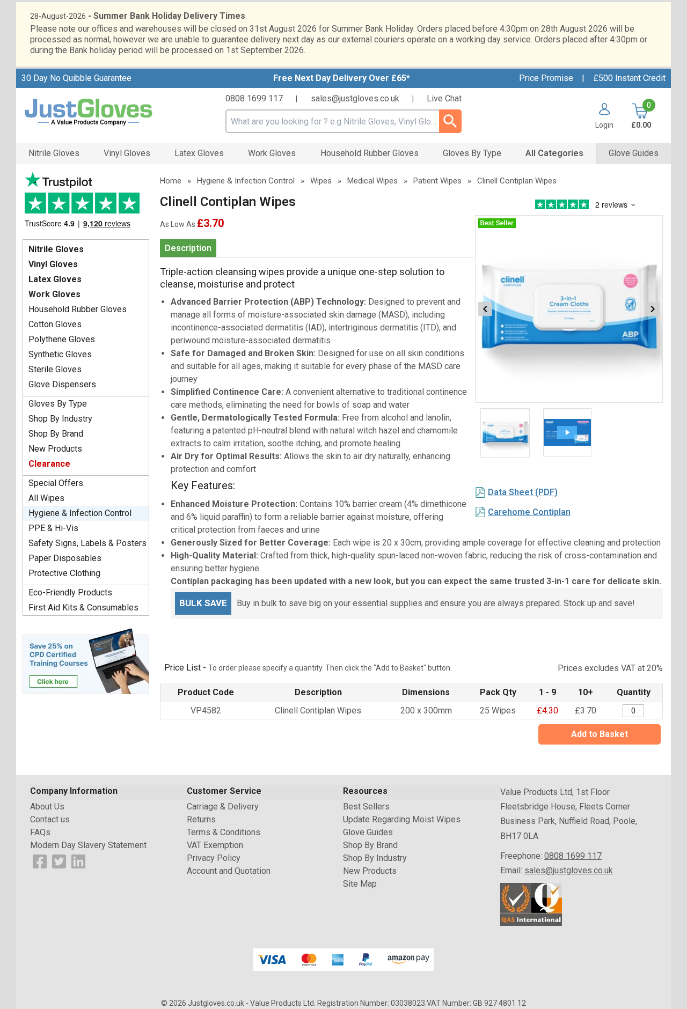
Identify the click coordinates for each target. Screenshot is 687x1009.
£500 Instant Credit (629, 78)
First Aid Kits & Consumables (83, 607)
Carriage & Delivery (223, 806)
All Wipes (46, 498)
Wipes (321, 181)
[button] (600, 116)
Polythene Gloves (61, 339)
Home (170, 181)
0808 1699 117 (254, 98)
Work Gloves (54, 294)
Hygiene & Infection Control (79, 513)
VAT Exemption (215, 845)
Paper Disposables (64, 558)
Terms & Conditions (223, 832)
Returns (201, 819)
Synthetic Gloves (60, 354)
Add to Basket (599, 734)
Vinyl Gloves (53, 264)
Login (604, 125)
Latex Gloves (55, 279)
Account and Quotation (229, 871)
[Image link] (86, 660)
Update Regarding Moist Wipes (402, 819)
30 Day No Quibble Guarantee (76, 78)
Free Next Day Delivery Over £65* (341, 78)
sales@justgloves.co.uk (355, 98)
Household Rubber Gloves (77, 309)
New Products (55, 449)
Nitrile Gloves (56, 249)
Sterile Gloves (55, 369)
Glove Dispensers (62, 384)
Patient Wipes (437, 181)
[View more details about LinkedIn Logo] (78, 861)
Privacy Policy (213, 858)
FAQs (40, 832)
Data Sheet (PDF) (523, 492)
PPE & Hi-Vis (53, 528)
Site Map (360, 884)
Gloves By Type (57, 404)
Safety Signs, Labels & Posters (87, 543)
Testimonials (86, 203)
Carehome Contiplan (529, 512)
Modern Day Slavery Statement (88, 845)
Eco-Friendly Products (70, 592)
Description (188, 248)
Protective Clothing (64, 573)
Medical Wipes (372, 181)
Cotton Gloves (55, 324)
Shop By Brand (55, 434)
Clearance (49, 464)
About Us (47, 806)
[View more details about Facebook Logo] (39, 861)
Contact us (50, 819)
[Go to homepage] (101, 112)
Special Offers (55, 483)
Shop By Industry (60, 419)
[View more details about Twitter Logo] (59, 861)
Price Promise (546, 78)
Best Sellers (366, 806)
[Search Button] (450, 121)
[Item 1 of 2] (569, 309)
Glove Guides (368, 832)
